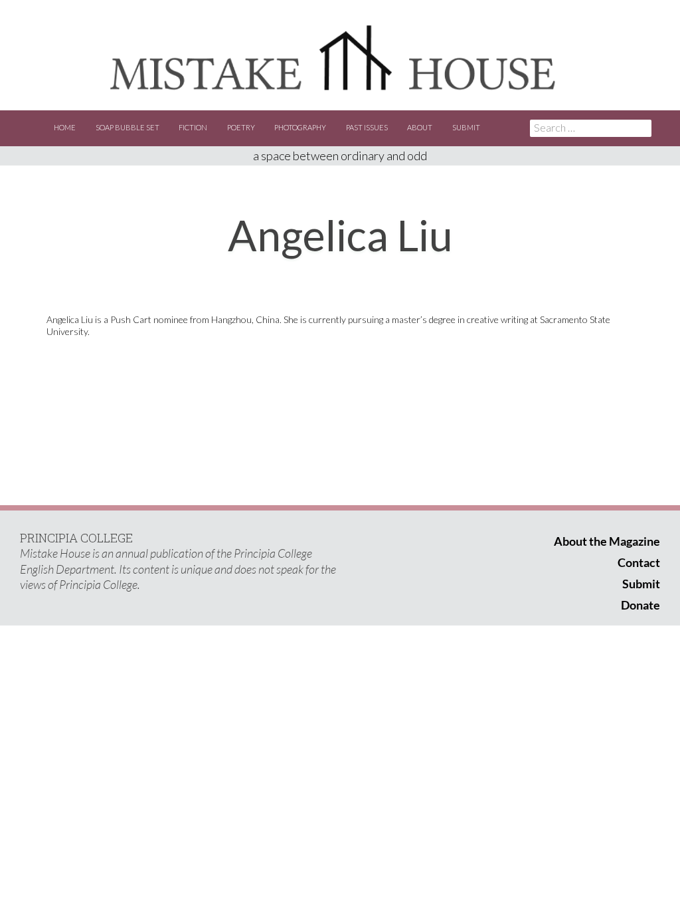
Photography (300, 127)
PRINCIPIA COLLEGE (76, 538)
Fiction (193, 127)
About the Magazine (607, 541)
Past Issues (367, 127)
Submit (466, 127)
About (419, 127)
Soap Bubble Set (127, 127)
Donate (640, 605)
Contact (639, 562)
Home (65, 127)
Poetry (241, 127)
